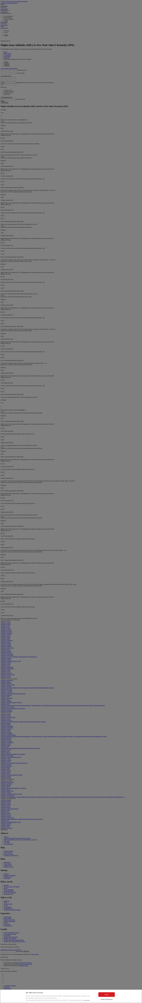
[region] (71, 996)
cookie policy (86, 1000)
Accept (106, 994)
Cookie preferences (107, 999)
